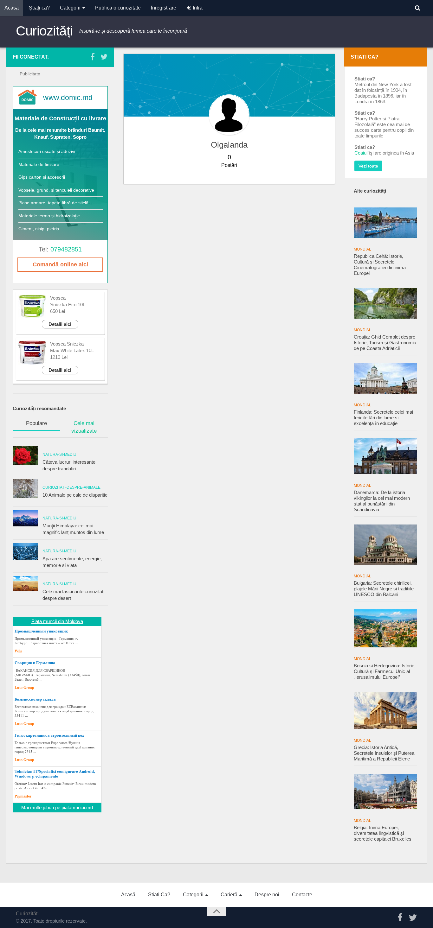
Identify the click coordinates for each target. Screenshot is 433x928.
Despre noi (267, 894)
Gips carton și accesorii (41, 177)
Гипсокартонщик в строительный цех (49, 735)
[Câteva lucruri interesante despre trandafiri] (25, 455)
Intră (197, 7)
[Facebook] (92, 56)
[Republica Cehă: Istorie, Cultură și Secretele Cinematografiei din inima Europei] (385, 222)
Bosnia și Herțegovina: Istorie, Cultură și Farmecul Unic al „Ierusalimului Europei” (385, 671)
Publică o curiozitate (118, 7)
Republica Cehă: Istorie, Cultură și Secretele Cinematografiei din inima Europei (380, 264)
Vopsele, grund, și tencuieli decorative (56, 190)
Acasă (11, 7)
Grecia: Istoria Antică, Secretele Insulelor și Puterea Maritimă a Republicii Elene (384, 753)
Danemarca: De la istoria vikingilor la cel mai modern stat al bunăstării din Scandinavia (382, 501)
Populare (36, 423)
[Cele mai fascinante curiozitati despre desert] (25, 583)
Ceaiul (360, 153)
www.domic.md (68, 97)
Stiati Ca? (159, 894)
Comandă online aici (60, 264)
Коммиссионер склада (35, 699)
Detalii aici (59, 324)
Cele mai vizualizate (84, 427)
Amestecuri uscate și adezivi (46, 151)
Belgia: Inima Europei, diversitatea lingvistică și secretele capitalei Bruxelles (382, 833)
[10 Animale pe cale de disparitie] (25, 488)
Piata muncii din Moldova (57, 621)
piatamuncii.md (77, 807)
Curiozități (44, 30)
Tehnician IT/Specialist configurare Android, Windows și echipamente (55, 773)
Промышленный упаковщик (41, 631)
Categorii (70, 7)
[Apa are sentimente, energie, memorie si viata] (25, 551)
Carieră (229, 894)
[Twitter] (104, 56)
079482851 (66, 249)
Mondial (362, 249)
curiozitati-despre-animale (71, 487)
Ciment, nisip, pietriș (38, 228)
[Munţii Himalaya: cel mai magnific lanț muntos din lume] (25, 518)
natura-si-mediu (59, 454)
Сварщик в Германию (35, 662)
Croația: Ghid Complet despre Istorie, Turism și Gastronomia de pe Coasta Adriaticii (385, 342)
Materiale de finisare (38, 164)
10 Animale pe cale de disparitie (74, 495)
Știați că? (39, 7)
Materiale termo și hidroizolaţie (49, 215)
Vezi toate (368, 165)
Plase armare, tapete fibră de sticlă (53, 202)
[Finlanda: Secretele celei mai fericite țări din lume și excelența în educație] (385, 378)
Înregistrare (163, 7)
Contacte (302, 894)
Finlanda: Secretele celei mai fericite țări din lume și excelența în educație (383, 417)
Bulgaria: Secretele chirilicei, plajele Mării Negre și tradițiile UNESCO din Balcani (384, 588)
